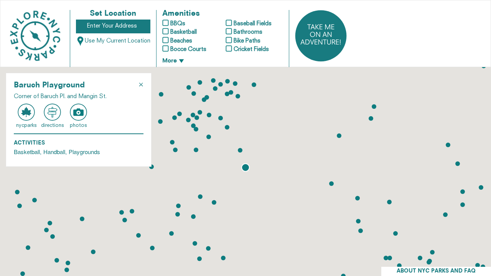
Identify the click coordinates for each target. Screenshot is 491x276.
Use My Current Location (117, 41)
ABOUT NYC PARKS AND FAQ (436, 271)
